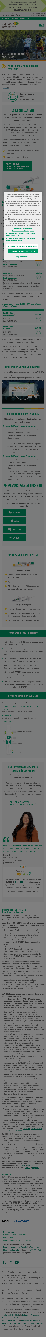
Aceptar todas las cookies (23, 251)
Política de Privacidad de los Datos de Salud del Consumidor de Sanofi (20, 235)
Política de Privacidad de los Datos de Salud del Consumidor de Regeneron (20, 239)
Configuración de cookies (23, 256)
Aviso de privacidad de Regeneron (23, 231)
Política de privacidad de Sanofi (23, 228)
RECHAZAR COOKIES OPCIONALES (22, 246)
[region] (23, 226)
